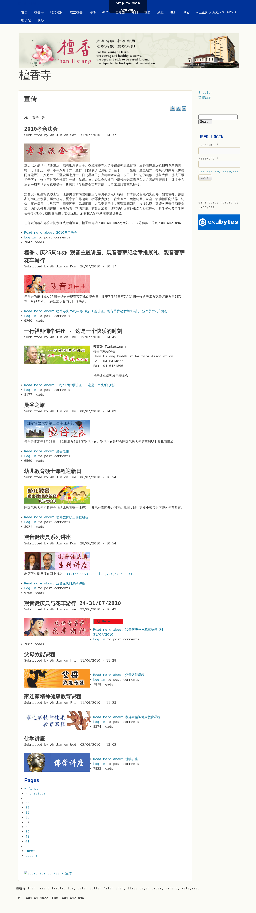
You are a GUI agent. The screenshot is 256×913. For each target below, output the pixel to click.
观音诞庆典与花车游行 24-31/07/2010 (72, 603)
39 (27, 832)
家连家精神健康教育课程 (52, 696)
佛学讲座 (34, 739)
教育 (105, 12)
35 (27, 812)
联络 (40, 20)
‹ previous (35, 793)
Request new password (218, 172)
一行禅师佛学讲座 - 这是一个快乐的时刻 (73, 331)
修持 (92, 12)
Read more (50, 232)
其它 (186, 12)
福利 (134, 12)
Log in (30, 237)
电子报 (26, 20)
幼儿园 (120, 12)
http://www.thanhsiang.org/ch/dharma (100, 574)
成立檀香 (76, 12)
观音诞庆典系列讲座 (47, 537)
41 (27, 841)
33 (27, 803)
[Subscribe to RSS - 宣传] (48, 873)
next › (33, 851)
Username (208, 145)
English (205, 93)
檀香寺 (39, 12)
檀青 (147, 12)
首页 (24, 12)
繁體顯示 (204, 97)
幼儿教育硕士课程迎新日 (52, 471)
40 (27, 836)
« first (31, 788)
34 (27, 808)
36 (27, 817)
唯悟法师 (56, 12)
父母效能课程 (39, 654)
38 (27, 827)
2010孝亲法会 (41, 129)
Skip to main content (128, 6)
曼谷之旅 (34, 405)
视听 (173, 12)
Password (208, 158)
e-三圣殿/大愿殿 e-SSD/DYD (216, 12)
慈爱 (160, 12)
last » (31, 856)
